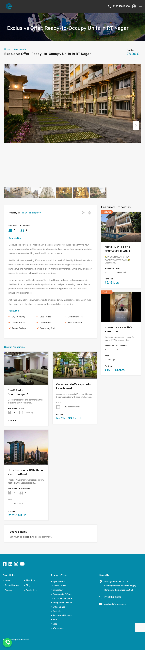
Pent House (60, 585)
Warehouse (58, 628)
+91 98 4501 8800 (120, 6)
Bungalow (58, 590)
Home (7, 49)
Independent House (62, 602)
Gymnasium (45, 322)
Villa (55, 624)
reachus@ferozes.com (115, 604)
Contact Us (31, 590)
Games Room (18, 322)
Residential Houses (62, 615)
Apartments (20, 49)
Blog (28, 585)
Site (55, 619)
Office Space (59, 607)
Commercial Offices (62, 594)
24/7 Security (18, 316)
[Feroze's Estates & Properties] (9, 9)
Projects (57, 611)
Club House (45, 316)
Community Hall (75, 316)
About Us (30, 580)
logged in (27, 537)
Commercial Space (63, 598)
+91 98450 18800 (112, 597)
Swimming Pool (47, 328)
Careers (8, 590)
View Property (26, 378)
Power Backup (19, 328)
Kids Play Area (75, 322)
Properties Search (13, 585)
